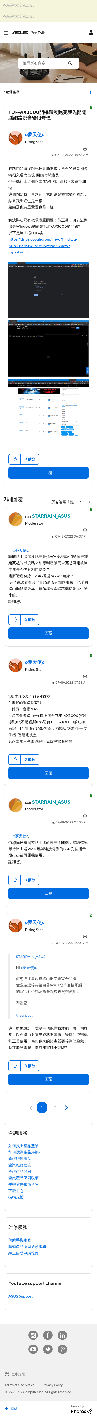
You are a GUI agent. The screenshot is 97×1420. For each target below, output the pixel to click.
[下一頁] (65, 1108)
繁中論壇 (18, 1374)
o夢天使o (20, 550)
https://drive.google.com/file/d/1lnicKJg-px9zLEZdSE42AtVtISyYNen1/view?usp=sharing (42, 246)
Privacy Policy (53, 1385)
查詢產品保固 (19, 1171)
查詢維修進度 (19, 1165)
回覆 (48, 473)
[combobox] (48, 63)
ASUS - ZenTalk (28, 32)
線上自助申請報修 (23, 1253)
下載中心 (16, 1191)
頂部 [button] (14, 1409)
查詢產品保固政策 (23, 1178)
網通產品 (12, 92)
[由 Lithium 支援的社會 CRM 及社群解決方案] (81, 1410)
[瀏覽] (8, 33)
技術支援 (16, 1197)
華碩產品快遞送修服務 (27, 1246)
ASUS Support (20, 1296)
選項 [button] (90, 92)
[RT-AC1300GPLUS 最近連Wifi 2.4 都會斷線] (89, 502)
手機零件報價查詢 (23, 1184)
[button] (15, 459)
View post (24, 1015)
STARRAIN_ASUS (30, 956)
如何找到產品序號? (24, 1152)
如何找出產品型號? (24, 1146)
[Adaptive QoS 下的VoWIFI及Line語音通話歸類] (81, 502)
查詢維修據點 (19, 1158)
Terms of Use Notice (20, 1385)
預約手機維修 (19, 1240)
